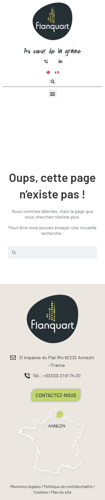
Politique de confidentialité (68, 486)
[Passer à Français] (56, 72)
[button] (52, 81)
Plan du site (61, 492)
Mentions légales (25, 486)
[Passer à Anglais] (48, 72)
